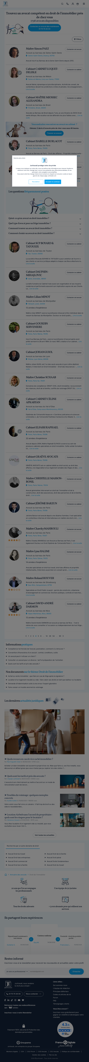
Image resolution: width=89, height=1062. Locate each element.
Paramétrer (36, 182)
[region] (44, 171)
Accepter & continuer (53, 182)
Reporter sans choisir (19, 158)
